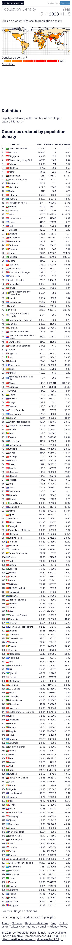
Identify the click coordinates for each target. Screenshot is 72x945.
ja (45, 917)
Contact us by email (34, 926)
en (32, 917)
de (28, 917)
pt (51, 917)
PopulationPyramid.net (13, 3)
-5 (41, 14)
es (36, 917)
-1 (46, 14)
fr (40, 917)
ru (55, 917)
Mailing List (53, 3)
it (42, 917)
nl (48, 917)
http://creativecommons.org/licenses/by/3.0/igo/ (32, 939)
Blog (54, 923)
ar (25, 917)
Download (8, 64)
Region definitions (25, 911)
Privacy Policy (58, 926)
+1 (62, 14)
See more (65, 3)
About (5, 923)
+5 (67, 14)
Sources (7, 911)
